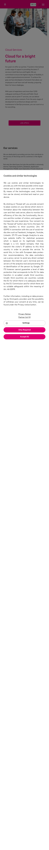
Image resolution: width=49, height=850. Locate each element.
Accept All (24, 336)
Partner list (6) (24, 317)
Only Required (24, 330)
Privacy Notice (24, 314)
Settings (26, 323)
